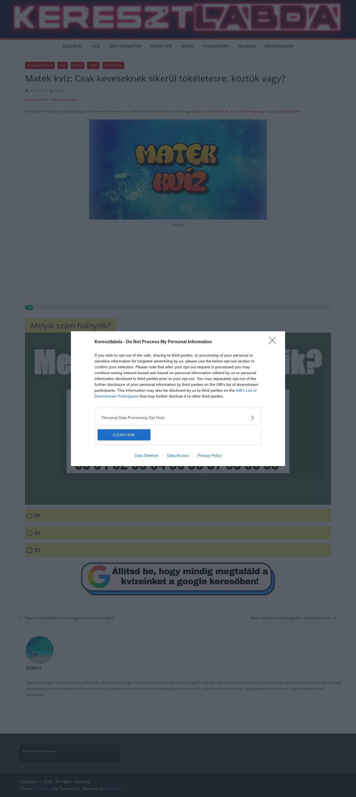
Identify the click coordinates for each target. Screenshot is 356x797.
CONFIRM (124, 435)
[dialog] (178, 398)
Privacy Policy (209, 455)
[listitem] (178, 418)
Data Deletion (147, 455)
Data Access (178, 455)
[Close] (274, 342)
